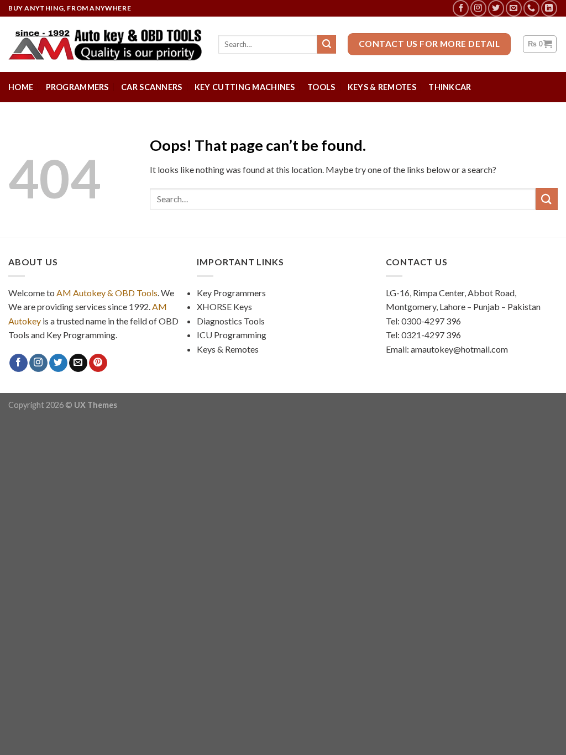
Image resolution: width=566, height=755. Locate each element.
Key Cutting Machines (245, 87)
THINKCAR (449, 87)
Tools (321, 87)
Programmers (77, 87)
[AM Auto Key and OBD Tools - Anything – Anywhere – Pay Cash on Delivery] (105, 44)
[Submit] (547, 198)
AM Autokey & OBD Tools (107, 292)
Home (20, 87)
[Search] (326, 44)
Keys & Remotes (382, 87)
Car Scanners (151, 87)
